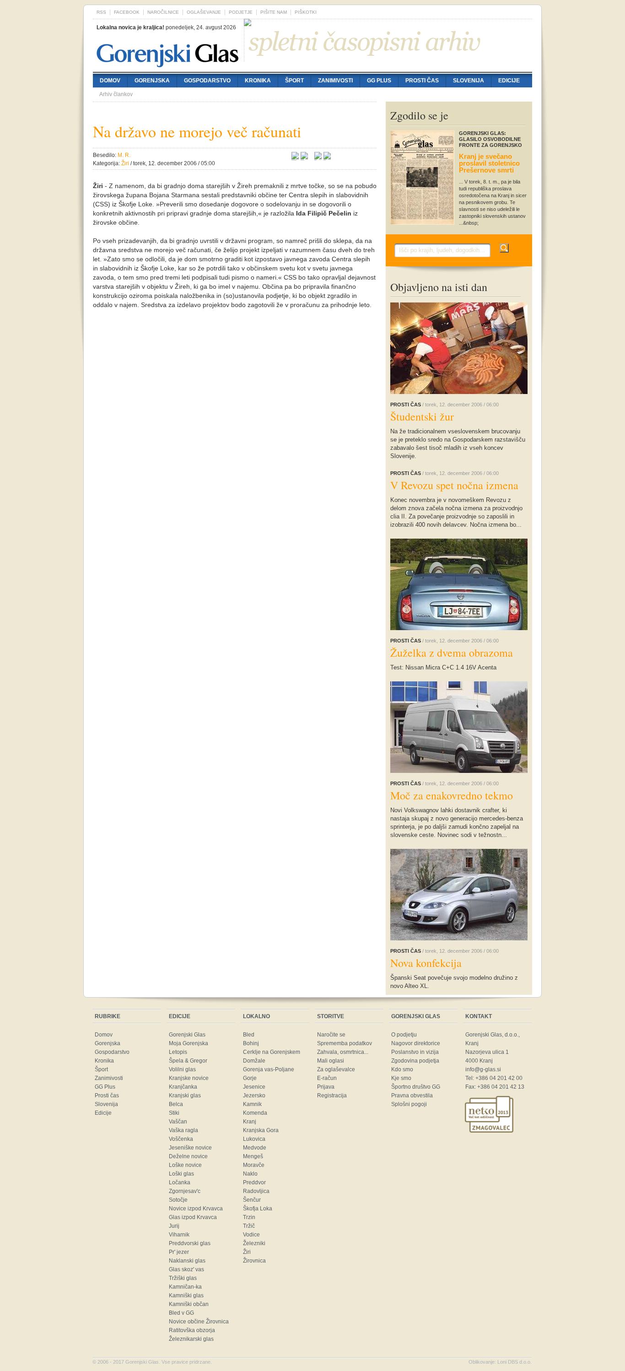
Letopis (178, 1052)
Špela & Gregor (188, 1061)
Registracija (332, 1095)
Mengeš (253, 1156)
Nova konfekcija (426, 962)
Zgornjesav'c (184, 1191)
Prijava (325, 1087)
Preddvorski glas (189, 1243)
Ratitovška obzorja (192, 1330)
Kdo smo (402, 1069)
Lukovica (254, 1139)
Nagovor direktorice (415, 1043)
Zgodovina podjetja (415, 1061)
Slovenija (468, 80)
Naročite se (331, 1034)
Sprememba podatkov (344, 1043)
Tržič (249, 1226)
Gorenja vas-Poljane (268, 1069)
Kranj (249, 1121)
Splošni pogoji (409, 1104)
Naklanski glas (187, 1261)
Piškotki (306, 12)
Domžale (254, 1061)
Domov (110, 80)
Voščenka (181, 1139)
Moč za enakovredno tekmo (451, 795)
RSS (101, 12)
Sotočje (178, 1200)
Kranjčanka (183, 1087)
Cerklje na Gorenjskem (271, 1052)
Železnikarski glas (191, 1339)
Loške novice (185, 1165)
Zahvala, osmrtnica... (342, 1052)
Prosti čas (422, 80)
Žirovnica (254, 1261)
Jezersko (254, 1095)
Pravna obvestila (412, 1095)
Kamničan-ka (185, 1287)
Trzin (249, 1217)
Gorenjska (152, 80)
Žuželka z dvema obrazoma (451, 652)
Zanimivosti (335, 80)
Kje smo (401, 1078)
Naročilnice (163, 12)
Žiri (247, 1252)
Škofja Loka (257, 1208)
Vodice (251, 1234)
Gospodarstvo (207, 80)
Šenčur (252, 1200)
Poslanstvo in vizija (415, 1052)
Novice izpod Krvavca (196, 1208)
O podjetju (404, 1034)
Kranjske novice (189, 1078)
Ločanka (179, 1182)
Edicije (509, 80)
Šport (294, 80)
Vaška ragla (183, 1130)
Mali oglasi (330, 1061)
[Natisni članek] (327, 157)
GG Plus (379, 80)
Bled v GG (181, 1313)
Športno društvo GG (415, 1087)
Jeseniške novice (190, 1147)
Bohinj (251, 1043)
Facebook (127, 12)
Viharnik (179, 1234)
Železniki (254, 1243)
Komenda (255, 1113)
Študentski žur (422, 416)
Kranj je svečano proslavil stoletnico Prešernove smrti (489, 163)
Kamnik (252, 1104)
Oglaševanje (204, 12)
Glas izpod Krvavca (193, 1217)
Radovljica (256, 1191)
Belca (176, 1104)
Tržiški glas (183, 1278)
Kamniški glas (186, 1295)
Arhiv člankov (116, 94)
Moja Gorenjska (188, 1043)
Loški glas (181, 1174)
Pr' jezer (179, 1252)
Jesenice (254, 1087)
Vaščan (178, 1121)
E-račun (327, 1078)
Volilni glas (182, 1069)
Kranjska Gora (261, 1130)
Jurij (174, 1226)
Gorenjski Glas (187, 1034)
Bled (248, 1034)
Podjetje (241, 12)
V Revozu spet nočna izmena (454, 485)
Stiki (174, 1113)
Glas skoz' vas (186, 1269)
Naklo (250, 1174)
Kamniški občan (189, 1304)
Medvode (254, 1147)
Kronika (258, 80)
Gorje (250, 1078)
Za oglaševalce (336, 1069)
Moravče (253, 1165)
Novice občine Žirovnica (199, 1321)
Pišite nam (273, 12)
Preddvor (254, 1182)
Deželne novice (188, 1156)
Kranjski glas (185, 1095)
